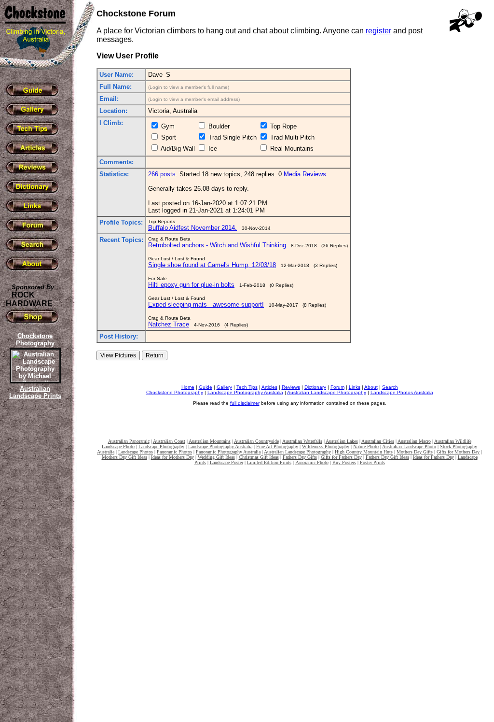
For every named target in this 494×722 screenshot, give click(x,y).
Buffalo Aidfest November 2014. (192, 227)
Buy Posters (344, 462)
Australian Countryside (256, 441)
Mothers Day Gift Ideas (124, 457)
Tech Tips (247, 387)
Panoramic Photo (312, 462)
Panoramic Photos (174, 451)
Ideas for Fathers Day (433, 457)
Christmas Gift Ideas (259, 457)
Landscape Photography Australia (245, 392)
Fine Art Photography (277, 446)
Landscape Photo (118, 446)
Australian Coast (169, 441)
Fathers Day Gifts (300, 457)
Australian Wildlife (452, 441)
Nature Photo (366, 446)
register (378, 31)
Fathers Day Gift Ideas (387, 457)
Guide (205, 387)
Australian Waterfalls (302, 441)
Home (187, 387)
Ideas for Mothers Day (172, 457)
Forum (337, 387)
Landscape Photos (135, 451)
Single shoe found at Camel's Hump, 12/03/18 (212, 265)
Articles (269, 387)
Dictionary (315, 387)
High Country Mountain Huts (364, 451)
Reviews (291, 387)
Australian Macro (414, 441)
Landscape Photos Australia (401, 392)
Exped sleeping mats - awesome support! (206, 304)
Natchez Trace (168, 324)
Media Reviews (305, 174)
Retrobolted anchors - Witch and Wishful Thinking (217, 245)
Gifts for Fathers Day (341, 457)
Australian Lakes (342, 441)
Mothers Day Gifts (415, 451)
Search (390, 387)
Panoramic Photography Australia (228, 451)
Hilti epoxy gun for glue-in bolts (191, 284)
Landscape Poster (226, 462)
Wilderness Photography (325, 446)
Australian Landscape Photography (326, 392)
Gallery (224, 387)
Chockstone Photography (174, 392)
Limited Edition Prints (269, 462)
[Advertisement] (34, 567)
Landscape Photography (161, 446)
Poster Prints (372, 462)
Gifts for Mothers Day (458, 451)
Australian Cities (377, 441)
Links (354, 387)
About (371, 387)
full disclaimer (245, 403)
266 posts (162, 174)
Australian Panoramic (129, 441)
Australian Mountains (210, 441)
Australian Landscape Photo (409, 446)
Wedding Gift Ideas (216, 457)
